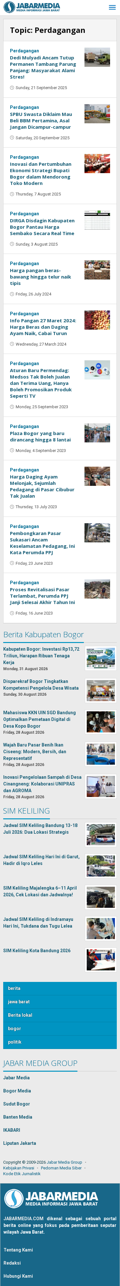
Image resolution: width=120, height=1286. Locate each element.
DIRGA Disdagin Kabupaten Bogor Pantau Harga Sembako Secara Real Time (42, 226)
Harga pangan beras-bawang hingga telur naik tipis (40, 276)
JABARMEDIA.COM (24, 1218)
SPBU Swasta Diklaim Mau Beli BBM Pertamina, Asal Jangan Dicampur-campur (41, 120)
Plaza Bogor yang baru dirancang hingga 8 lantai (40, 436)
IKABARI (11, 1130)
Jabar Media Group (64, 1162)
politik (14, 1042)
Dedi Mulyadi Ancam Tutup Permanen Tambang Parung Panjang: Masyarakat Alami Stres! (43, 67)
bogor (14, 1028)
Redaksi (12, 1263)
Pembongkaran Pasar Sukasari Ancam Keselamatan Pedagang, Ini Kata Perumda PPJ (42, 542)
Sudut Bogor (16, 1103)
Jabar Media (16, 1077)
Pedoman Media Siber (61, 1168)
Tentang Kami (18, 1249)
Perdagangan (24, 50)
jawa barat (19, 1001)
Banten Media (17, 1117)
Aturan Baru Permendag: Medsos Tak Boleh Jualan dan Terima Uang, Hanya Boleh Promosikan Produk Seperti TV (41, 383)
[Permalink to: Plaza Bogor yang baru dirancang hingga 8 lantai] (97, 432)
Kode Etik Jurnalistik (22, 1173)
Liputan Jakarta (19, 1143)
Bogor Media (17, 1090)
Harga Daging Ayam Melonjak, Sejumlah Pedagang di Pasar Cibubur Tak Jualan (42, 486)
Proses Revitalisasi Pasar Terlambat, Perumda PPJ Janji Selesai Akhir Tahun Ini (42, 595)
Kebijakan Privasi (18, 1168)
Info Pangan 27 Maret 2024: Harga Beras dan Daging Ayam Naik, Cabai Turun (43, 326)
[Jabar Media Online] (32, 6)
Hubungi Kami (18, 1276)
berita (14, 988)
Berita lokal (20, 1015)
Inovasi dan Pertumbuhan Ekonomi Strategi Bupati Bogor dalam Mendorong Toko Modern (40, 173)
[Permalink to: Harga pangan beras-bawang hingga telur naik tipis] (97, 269)
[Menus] (112, 7)
